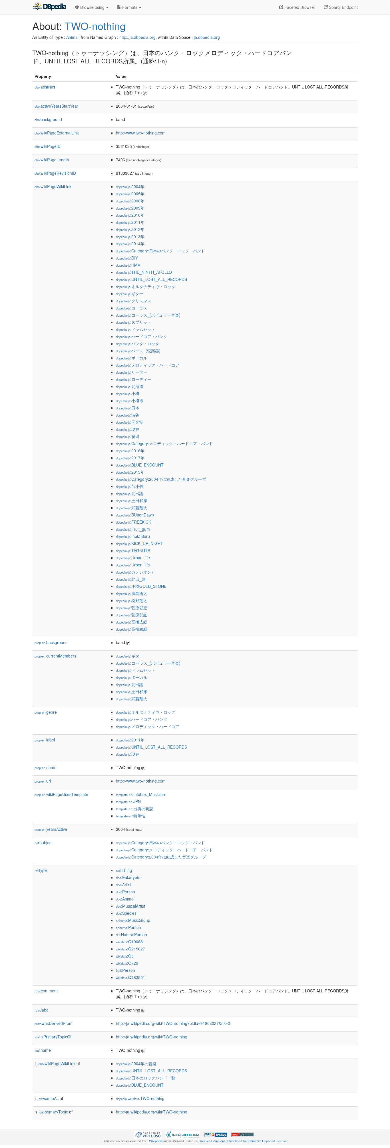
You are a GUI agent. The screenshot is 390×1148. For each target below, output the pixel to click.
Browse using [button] (92, 7)
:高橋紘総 (131, 629)
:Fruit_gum (133, 529)
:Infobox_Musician (140, 794)
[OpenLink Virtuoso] (148, 1134)
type (41, 870)
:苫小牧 (129, 486)
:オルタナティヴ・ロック (145, 286)
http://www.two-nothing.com (141, 133)
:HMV (128, 265)
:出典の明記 (134, 808)
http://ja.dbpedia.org (137, 37)
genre (46, 712)
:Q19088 (129, 941)
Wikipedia (155, 1141)
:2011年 (130, 222)
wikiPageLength (52, 159)
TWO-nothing (95, 25)
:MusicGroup (133, 920)
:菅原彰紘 (131, 615)
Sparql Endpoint (343, 7)
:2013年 (130, 236)
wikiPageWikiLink (53, 186)
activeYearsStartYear (56, 106)
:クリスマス (133, 300)
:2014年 (130, 243)
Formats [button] (129, 7)
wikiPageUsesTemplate (61, 794)
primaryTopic (53, 1112)
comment (46, 991)
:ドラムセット (135, 329)
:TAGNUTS (133, 550)
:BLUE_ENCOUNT (140, 465)
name (46, 767)
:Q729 (127, 963)
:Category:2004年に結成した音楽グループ (161, 479)
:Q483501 (130, 977)
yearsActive (51, 829)
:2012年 (130, 229)
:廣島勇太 (131, 593)
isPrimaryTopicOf (53, 1037)
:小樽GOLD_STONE (141, 586)
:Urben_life (133, 565)
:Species (126, 913)
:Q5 (125, 956)
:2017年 (130, 458)
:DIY (127, 258)
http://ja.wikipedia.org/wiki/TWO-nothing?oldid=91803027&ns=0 (173, 1023)
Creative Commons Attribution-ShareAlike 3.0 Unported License (243, 1141)
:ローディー (133, 379)
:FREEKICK (133, 522)
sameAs (49, 1098)
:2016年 (130, 450)
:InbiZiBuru (133, 536)
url (43, 781)
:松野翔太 (131, 600)
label (45, 740)
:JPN (128, 801)
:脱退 (127, 436)
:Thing (124, 870)
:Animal (125, 899)
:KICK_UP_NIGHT (139, 543)
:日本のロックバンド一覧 (145, 1078)
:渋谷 (127, 415)
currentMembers (55, 656)
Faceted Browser (299, 7)
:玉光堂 (129, 422)
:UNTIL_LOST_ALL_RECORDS (151, 279)
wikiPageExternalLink (57, 133)
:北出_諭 (131, 579)
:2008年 (130, 201)
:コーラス (131, 308)
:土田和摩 (131, 500)
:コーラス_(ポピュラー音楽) (148, 315)
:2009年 (130, 208)
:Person (125, 891)
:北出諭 (129, 493)
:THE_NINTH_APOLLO (144, 272)
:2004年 (130, 186)
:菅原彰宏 (131, 607)
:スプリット (133, 322)
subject (44, 842)
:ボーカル (131, 358)
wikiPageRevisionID (55, 173)
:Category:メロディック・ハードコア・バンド (164, 443)
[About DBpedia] (49, 7)
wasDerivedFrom (54, 1023)
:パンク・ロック (137, 343)
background (48, 119)
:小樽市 (129, 400)
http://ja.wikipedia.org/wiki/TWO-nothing (151, 1037)
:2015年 (130, 472)
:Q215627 (130, 949)
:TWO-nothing (140, 1098)
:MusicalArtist (130, 906)
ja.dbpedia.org (207, 37)
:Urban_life (133, 557)
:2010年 (130, 215)
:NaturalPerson (131, 934)
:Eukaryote (128, 877)
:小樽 (127, 393)
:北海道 (129, 386)
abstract (45, 87)
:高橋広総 (131, 622)
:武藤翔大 (131, 507)
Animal (72, 37)
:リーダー (131, 372)
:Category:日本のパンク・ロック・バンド (160, 251)
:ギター (129, 293)
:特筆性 (130, 816)
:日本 (127, 408)
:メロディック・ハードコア (147, 365)
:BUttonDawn (135, 515)
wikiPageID (48, 146)
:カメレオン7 (135, 572)
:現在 (127, 429)
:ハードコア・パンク (141, 336)
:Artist (123, 884)
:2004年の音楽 (136, 1063)
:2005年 (130, 193)
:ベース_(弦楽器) (138, 350)
